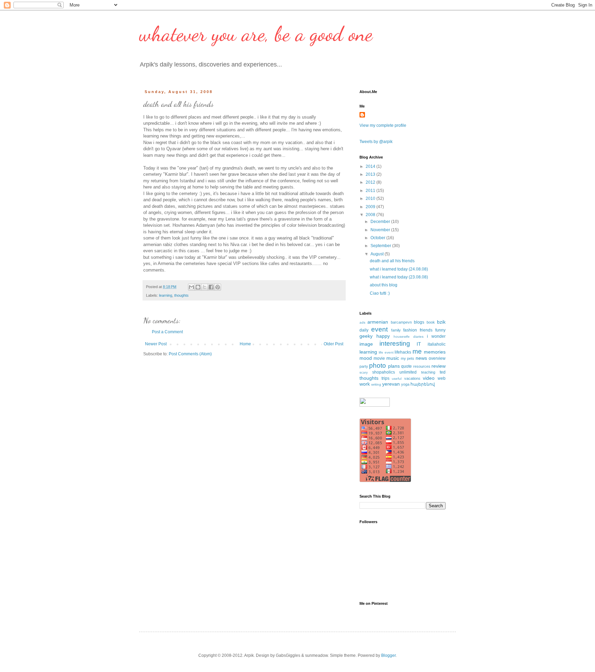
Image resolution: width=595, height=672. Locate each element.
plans (394, 366)
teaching (428, 372)
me (417, 351)
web (442, 378)
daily (363, 330)
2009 (371, 206)
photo (377, 365)
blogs (419, 322)
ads (362, 322)
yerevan (391, 384)
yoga (405, 384)
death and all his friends (392, 260)
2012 (371, 182)
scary (363, 372)
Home (245, 344)
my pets (408, 358)
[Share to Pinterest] (217, 287)
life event (386, 352)
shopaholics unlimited (394, 372)
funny (440, 330)
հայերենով (422, 384)
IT (419, 344)
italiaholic (437, 344)
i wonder (436, 336)
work (364, 384)
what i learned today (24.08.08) (399, 269)
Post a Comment (167, 331)
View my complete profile (382, 125)
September (381, 245)
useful (396, 378)
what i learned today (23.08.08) (399, 277)
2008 (371, 214)
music (392, 358)
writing (376, 384)
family (396, 330)
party (363, 366)
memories (435, 352)
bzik (441, 322)
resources (421, 366)
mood (365, 358)
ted (443, 372)
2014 (371, 166)
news (421, 358)
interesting (394, 343)
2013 (371, 174)
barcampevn (401, 322)
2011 (371, 190)
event (379, 329)
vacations (412, 378)
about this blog (383, 285)
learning (165, 295)
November (380, 229)
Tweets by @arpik (376, 141)
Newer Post (156, 344)
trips (385, 378)
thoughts (181, 295)
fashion (410, 330)
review (438, 366)
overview (437, 358)
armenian (377, 322)
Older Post (333, 344)
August (377, 254)
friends (426, 330)
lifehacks (403, 352)
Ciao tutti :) (380, 293)
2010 (371, 198)
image (366, 344)
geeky (366, 336)
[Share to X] (204, 287)
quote (406, 366)
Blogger (388, 655)
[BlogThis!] (198, 287)
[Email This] (191, 287)
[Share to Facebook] (211, 287)
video (429, 378)
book (431, 322)
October (378, 237)
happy (383, 336)
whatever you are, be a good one (256, 33)
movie (379, 358)
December (380, 221)
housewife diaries (409, 336)
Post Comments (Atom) (190, 354)
